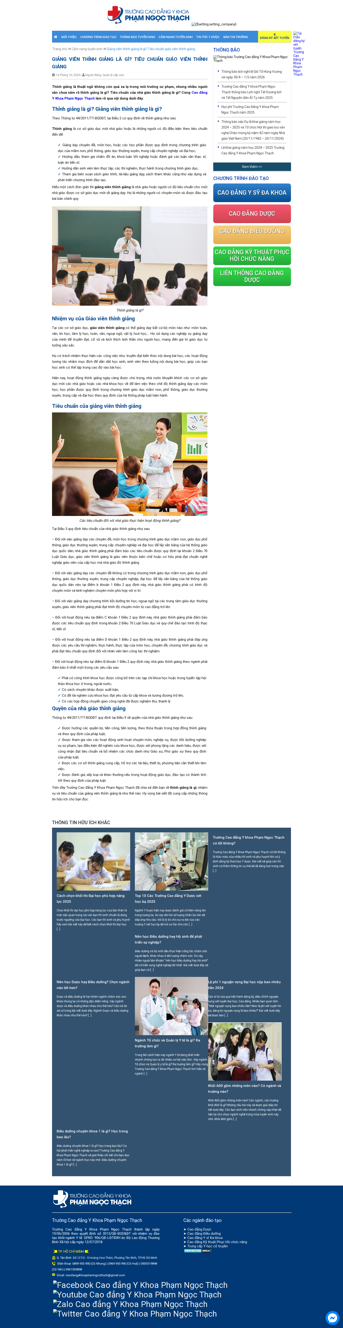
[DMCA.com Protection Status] (197, 1252)
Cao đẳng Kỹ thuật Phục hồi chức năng (217, 1242)
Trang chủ (59, 49)
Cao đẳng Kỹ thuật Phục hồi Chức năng (252, 255)
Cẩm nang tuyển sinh (175, 37)
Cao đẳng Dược (199, 1229)
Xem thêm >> (252, 167)
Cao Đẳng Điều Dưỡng (252, 231)
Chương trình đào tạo (98, 37)
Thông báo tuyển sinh (137, 37)
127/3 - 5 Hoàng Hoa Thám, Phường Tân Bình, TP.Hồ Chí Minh (117, 1257)
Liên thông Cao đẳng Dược (252, 276)
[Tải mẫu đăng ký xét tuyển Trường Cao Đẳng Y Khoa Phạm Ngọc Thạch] (299, 74)
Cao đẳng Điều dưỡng (204, 1233)
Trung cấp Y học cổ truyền (207, 1246)
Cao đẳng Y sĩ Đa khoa (205, 1238)
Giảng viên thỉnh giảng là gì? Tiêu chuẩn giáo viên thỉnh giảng (151, 49)
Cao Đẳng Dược (252, 213)
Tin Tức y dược (208, 37)
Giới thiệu (69, 37)
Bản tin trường (235, 37)
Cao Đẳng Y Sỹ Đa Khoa (252, 192)
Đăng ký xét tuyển (274, 38)
